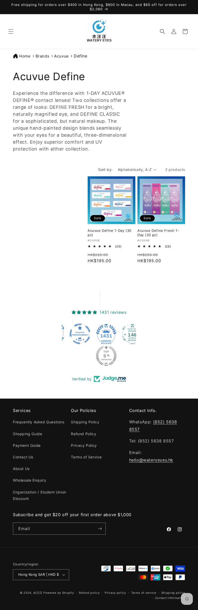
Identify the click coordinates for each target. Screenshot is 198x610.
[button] (10, 31)
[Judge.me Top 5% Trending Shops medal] (86, 355)
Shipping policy (173, 593)
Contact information (170, 598)
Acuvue (61, 56)
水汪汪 (37, 593)
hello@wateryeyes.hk (151, 460)
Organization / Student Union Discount (39, 495)
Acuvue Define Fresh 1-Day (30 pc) (158, 232)
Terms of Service (86, 457)
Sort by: (105, 169)
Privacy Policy (84, 445)
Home (24, 56)
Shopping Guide (27, 434)
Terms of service (143, 593)
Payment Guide (27, 445)
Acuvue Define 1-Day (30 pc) (109, 232)
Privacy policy (115, 593)
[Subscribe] (99, 529)
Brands (43, 56)
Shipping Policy (85, 422)
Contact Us (23, 457)
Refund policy (89, 593)
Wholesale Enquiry (29, 480)
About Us (21, 468)
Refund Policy (83, 434)
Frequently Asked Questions (38, 422)
